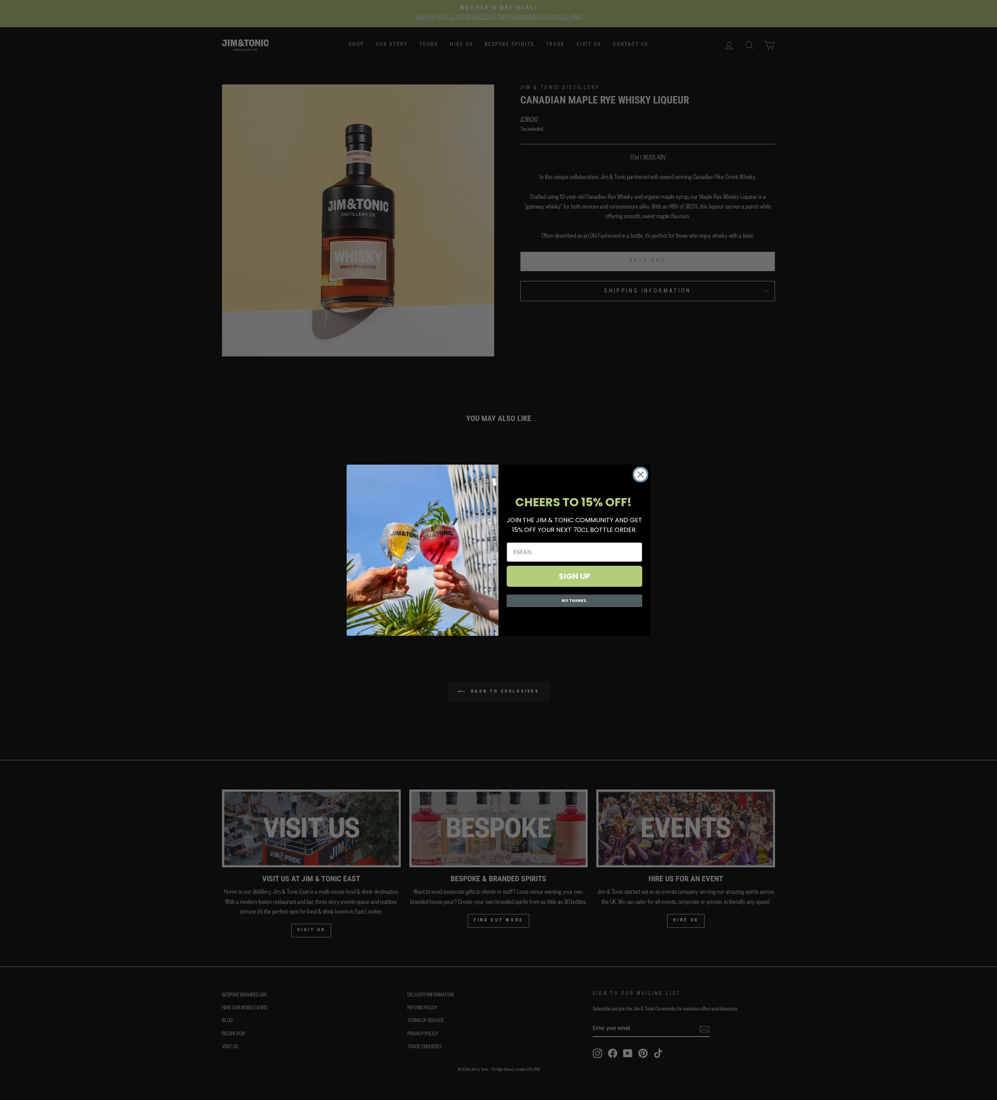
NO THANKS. (574, 601)
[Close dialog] (640, 474)
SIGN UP (574, 576)
